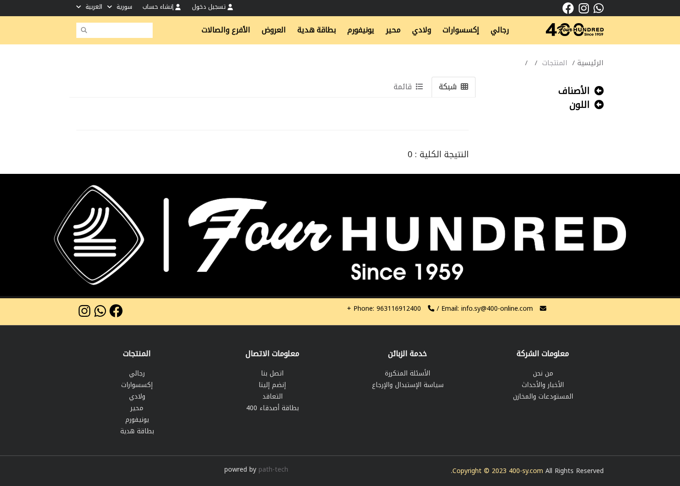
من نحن (543, 373)
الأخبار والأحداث (543, 385)
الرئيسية (590, 62)
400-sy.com (526, 471)
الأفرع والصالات (226, 30)
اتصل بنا (272, 373)
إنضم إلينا (272, 385)
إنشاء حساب (158, 6)
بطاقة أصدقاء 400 (272, 408)
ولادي (137, 396)
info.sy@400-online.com (497, 308)
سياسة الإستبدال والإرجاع (408, 385)
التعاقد (272, 396)
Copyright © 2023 (480, 471)
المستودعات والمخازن (543, 396)
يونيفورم (137, 419)
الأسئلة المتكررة (407, 373)
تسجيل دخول (210, 6)
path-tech (273, 469)
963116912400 (384, 308)
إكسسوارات (137, 385)
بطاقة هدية (137, 431)
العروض (274, 30)
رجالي (137, 373)
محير (136, 408)
